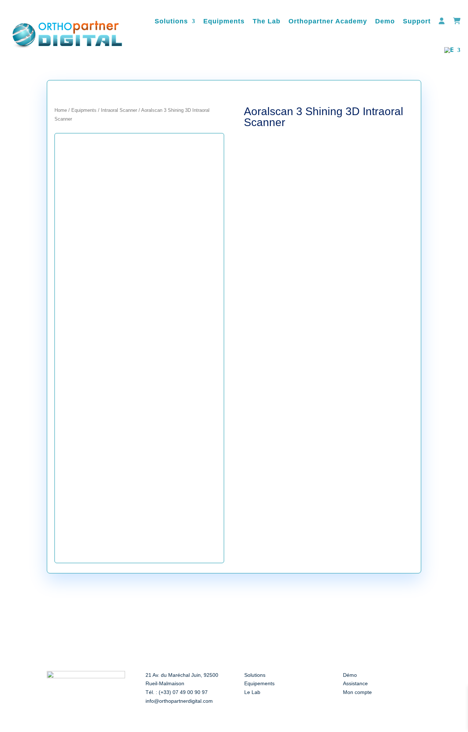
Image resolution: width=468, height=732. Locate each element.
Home (60, 110)
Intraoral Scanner (119, 110)
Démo (350, 675)
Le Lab (252, 692)
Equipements (259, 683)
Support (417, 21)
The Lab (266, 21)
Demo (385, 21)
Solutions (171, 21)
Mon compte (357, 692)
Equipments (224, 21)
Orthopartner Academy (327, 21)
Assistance (355, 683)
